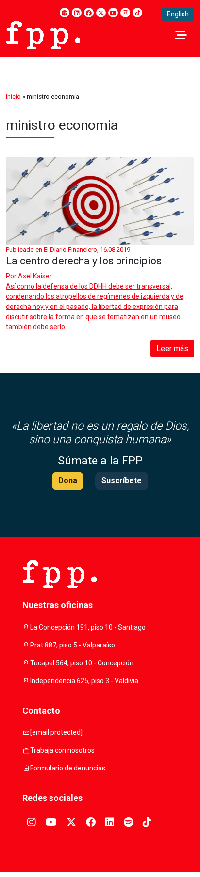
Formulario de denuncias (67, 768)
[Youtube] (113, 12)
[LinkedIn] (77, 12)
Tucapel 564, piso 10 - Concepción (81, 663)
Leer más (172, 348)
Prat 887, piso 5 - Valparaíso (72, 645)
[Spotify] (64, 12)
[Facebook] (89, 12)
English (178, 14)
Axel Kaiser (35, 276)
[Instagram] (125, 12)
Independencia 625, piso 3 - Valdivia (84, 681)
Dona (67, 480)
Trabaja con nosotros (62, 750)
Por (29, 276)
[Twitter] (101, 12)
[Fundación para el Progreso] (43, 34)
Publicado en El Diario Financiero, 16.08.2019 (68, 249)
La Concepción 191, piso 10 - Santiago (88, 627)
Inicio (13, 96)
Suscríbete (121, 480)
